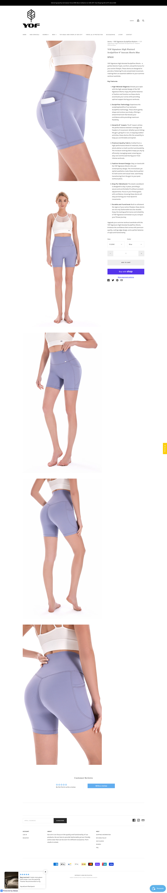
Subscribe (60, 820)
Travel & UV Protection (94, 34)
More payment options (126, 277)
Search (98, 844)
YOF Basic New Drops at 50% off (71, 34)
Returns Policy (101, 838)
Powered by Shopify (91, 877)
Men (53, 34)
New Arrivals (34, 34)
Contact (129, 34)
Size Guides (100, 841)
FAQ (97, 847)
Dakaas (15, 891)
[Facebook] (134, 820)
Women (45, 34)
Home (24, 34)
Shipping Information (103, 834)
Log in (25, 834)
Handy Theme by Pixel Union (78, 877)
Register (26, 838)
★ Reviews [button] (165, 448)
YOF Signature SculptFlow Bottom (125, 42)
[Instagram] (138, 820)
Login (132, 20)
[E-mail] (143, 820)
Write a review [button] (101, 786)
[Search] (143, 21)
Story (120, 34)
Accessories (110, 34)
